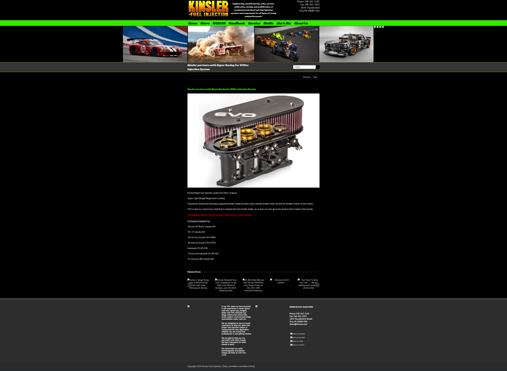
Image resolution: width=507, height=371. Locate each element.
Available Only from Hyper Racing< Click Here (219, 215)
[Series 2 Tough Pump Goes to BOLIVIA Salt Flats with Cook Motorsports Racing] (198, 280)
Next (315, 77)
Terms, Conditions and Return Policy (239, 366)
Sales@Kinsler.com (298, 324)
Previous (307, 77)
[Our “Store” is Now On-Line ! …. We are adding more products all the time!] (309, 280)
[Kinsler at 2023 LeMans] (281, 280)
